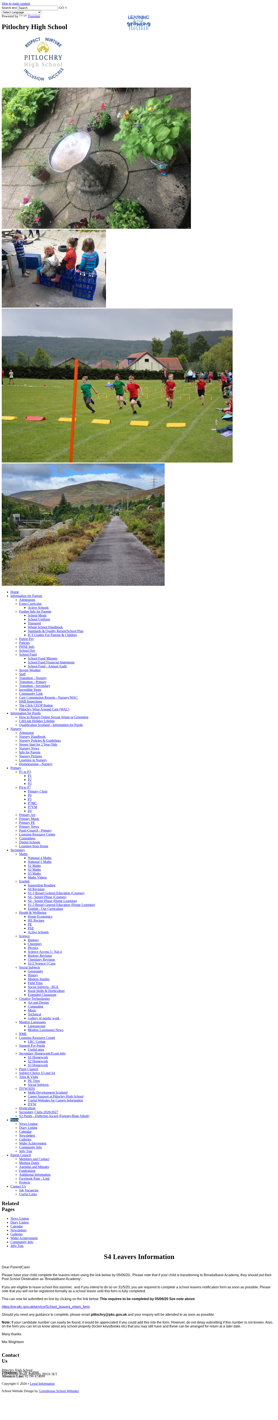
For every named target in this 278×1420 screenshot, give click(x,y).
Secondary (17, 850)
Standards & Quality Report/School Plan (55, 631)
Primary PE (27, 822)
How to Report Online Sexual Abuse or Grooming (53, 717)
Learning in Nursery (33, 760)
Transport (34, 623)
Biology (33, 940)
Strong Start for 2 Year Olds (38, 744)
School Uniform (39, 619)
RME (23, 1034)
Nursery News (29, 748)
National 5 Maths (39, 862)
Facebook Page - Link (34, 1178)
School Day (27, 650)
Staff (22, 674)
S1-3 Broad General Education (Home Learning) (61, 905)
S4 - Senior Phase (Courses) (47, 897)
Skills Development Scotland (48, 1092)
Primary (15, 768)
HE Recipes (36, 920)
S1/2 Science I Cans (41, 963)
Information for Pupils (25, 713)
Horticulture (27, 1108)
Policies (24, 643)
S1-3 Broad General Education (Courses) (56, 893)
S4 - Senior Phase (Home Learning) (52, 901)
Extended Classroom (42, 995)
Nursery (16, 729)
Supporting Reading (41, 885)
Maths (23, 854)
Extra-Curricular (30, 603)
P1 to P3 (25, 772)
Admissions (27, 600)
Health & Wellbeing (32, 912)
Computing (35, 1006)
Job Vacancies (28, 1190)
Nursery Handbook (32, 736)
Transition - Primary (32, 682)
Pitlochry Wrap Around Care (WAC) (44, 709)
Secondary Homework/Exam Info (42, 1053)
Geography (35, 971)
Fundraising (27, 1171)
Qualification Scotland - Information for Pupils (51, 725)
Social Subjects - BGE (43, 987)
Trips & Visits (28, 1077)
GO (61, 8)
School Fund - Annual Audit (47, 666)
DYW (32, 1104)
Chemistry (35, 944)
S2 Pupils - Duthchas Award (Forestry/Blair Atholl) (54, 1116)
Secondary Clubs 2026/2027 (38, 1112)
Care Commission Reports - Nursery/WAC (48, 697)
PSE (31, 928)
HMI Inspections (30, 701)
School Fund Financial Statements (51, 662)
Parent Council (20, 1155)
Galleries (25, 1139)
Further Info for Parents (35, 611)
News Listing (28, 1124)
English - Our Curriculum (45, 909)
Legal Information (42, 1383)
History (33, 975)
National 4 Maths (39, 858)
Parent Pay (26, 639)
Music (32, 1010)
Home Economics (40, 916)
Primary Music (29, 819)
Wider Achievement (32, 1143)
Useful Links (28, 1194)
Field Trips (35, 983)
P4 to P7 (25, 787)
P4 (29, 811)
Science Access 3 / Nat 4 (45, 952)
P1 (29, 776)
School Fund (28, 654)
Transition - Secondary (34, 686)
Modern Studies (39, 979)
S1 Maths (34, 866)
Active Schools (38, 607)
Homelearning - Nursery (36, 764)
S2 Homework (38, 1061)
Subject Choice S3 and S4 (37, 1073)
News (14, 1120)
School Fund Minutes (42, 658)
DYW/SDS (27, 1088)
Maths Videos (37, 877)
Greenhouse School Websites (59, 1391)
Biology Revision (40, 955)
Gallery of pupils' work (44, 1018)
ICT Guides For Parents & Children (52, 635)
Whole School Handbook (45, 627)
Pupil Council (28, 1069)
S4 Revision (36, 889)
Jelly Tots (25, 1151)
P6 (29, 795)
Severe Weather (30, 670)
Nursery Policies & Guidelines (40, 740)
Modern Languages (32, 1022)
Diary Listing (28, 1128)
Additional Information (35, 1174)
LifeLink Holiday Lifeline (37, 721)
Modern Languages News (45, 1030)
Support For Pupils (32, 1045)
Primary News (29, 826)
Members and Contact (34, 1159)
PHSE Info (26, 647)
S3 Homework (38, 1065)
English (24, 881)
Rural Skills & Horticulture (46, 991)
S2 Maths (34, 869)
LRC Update (37, 1041)
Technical (34, 1014)
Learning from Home (33, 846)
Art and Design (38, 1002)
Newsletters (27, 1135)
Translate (34, 16)
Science (24, 936)
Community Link (31, 693)
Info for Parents (29, 752)
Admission (26, 733)
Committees (27, 838)
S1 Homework (38, 1057)
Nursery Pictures (30, 756)
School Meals (37, 615)
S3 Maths (34, 873)
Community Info (30, 1147)
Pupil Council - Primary (35, 830)
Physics (33, 948)
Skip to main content (16, 3)
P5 (29, 799)
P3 (29, 783)
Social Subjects (29, 967)
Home (14, 592)
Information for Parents (26, 596)
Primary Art (27, 815)
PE (30, 924)
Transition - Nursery (33, 678)
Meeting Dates (29, 1163)
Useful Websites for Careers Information (55, 1100)
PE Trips (34, 1081)
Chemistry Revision (41, 959)
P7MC (32, 803)
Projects (24, 1182)
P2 (29, 779)
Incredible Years (30, 690)
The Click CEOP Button (36, 705)
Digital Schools (29, 842)
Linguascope (36, 1026)
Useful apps (36, 1049)
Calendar (25, 1131)
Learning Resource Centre (37, 834)
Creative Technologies (34, 998)
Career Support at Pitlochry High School (55, 1096)
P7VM (32, 807)
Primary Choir (37, 791)
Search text (9, 8)
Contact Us (18, 1186)
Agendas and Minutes (34, 1167)
